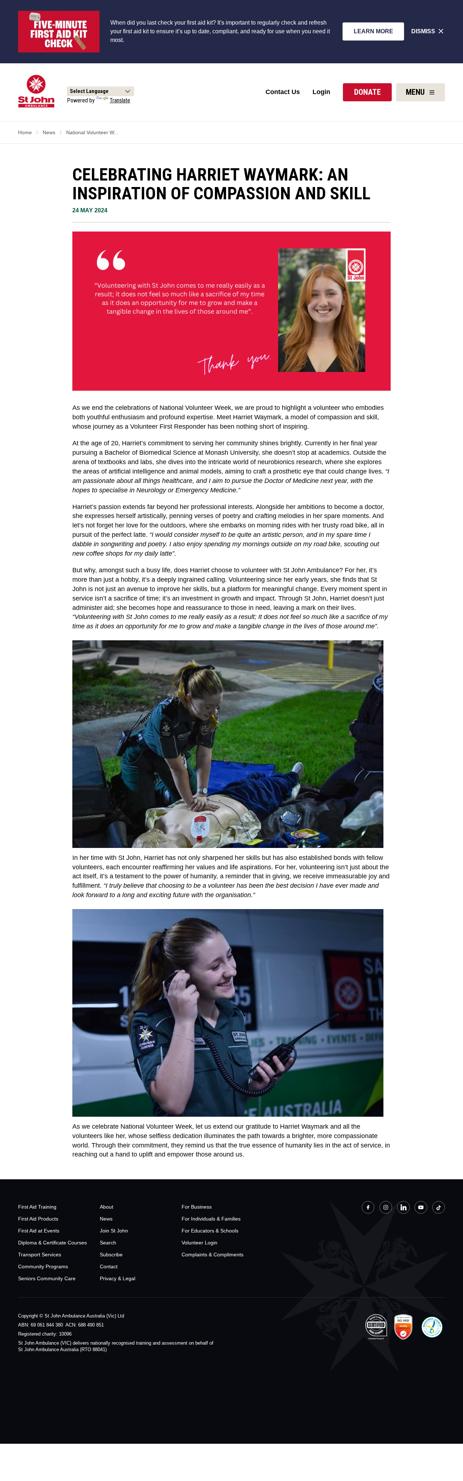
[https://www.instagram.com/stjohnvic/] (385, 1208)
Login (321, 92)
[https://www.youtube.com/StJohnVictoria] (421, 1208)
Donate (367, 92)
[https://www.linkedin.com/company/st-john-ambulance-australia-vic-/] (403, 1208)
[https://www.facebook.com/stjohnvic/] (368, 1208)
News (49, 132)
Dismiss (423, 31)
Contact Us (283, 92)
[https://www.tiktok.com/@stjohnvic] (438, 1207)
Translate (120, 100)
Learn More (373, 31)
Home (25, 132)
